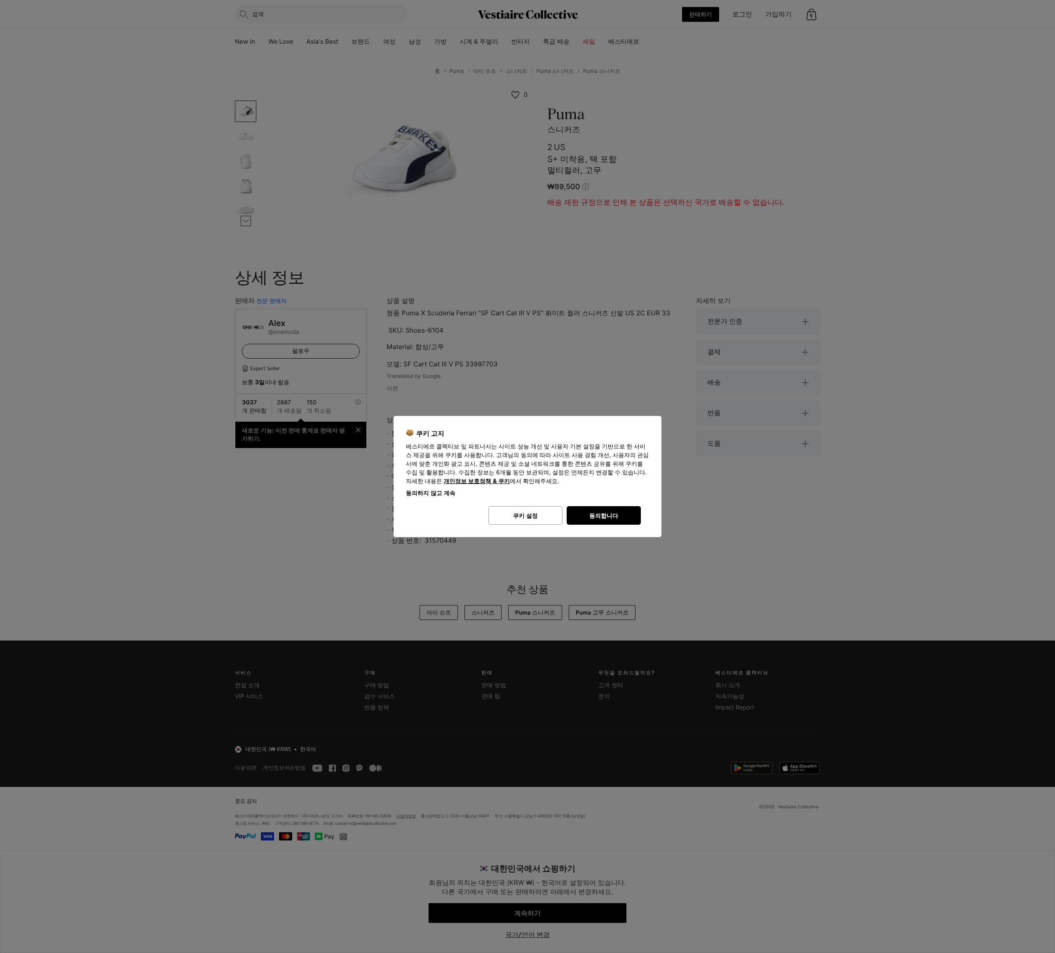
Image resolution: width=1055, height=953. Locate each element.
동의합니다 (603, 515)
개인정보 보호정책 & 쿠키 (477, 481)
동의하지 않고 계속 (430, 492)
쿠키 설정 (525, 515)
